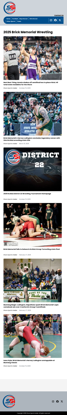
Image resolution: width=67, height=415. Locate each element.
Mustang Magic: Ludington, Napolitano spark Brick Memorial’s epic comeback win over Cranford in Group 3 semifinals (31, 306)
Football (15, 19)
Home (8, 19)
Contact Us (59, 15)
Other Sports (11, 21)
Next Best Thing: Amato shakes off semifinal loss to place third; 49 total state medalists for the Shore (30, 83)
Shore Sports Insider (10, 88)
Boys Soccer (24, 19)
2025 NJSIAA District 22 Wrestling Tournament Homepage (27, 194)
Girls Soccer (34, 19)
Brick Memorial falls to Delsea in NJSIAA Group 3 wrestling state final (31, 249)
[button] (51, 20)
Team (19, 21)
